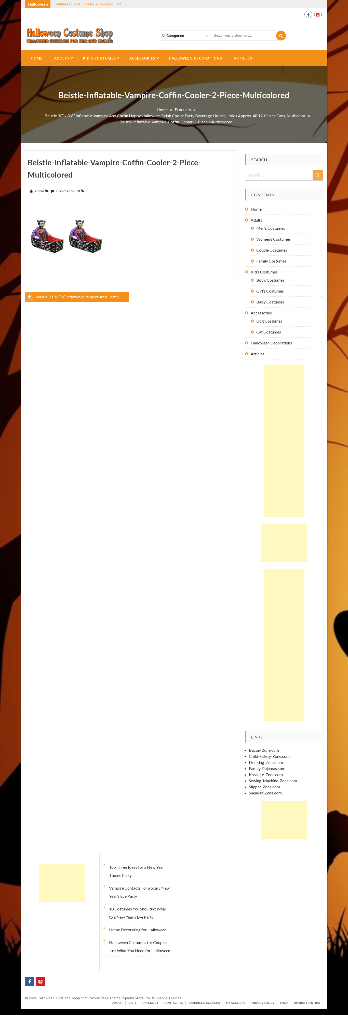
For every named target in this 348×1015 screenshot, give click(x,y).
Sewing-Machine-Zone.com (273, 780)
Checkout (150, 1002)
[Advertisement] (284, 441)
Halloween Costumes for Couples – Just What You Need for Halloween (139, 946)
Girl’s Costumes (270, 290)
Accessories (142, 58)
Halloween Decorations (195, 58)
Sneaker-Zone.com (265, 792)
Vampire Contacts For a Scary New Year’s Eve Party (139, 892)
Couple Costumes (271, 250)
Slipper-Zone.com (264, 786)
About (117, 1002)
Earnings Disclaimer (204, 1002)
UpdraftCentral (307, 1002)
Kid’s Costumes (99, 58)
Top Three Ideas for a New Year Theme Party (136, 871)
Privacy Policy (262, 1002)
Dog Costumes (269, 320)
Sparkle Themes (168, 998)
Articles (243, 58)
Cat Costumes (268, 331)
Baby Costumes (270, 301)
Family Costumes (271, 260)
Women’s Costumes (273, 239)
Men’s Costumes (270, 228)
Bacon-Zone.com (264, 750)
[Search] (281, 36)
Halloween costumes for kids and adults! (88, 4)
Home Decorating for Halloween (137, 929)
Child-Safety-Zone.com (269, 756)
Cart (133, 1002)
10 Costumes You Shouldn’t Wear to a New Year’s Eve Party (137, 912)
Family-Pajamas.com (267, 768)
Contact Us (173, 1002)
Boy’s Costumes (270, 280)
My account (236, 1002)
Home (37, 58)
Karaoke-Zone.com (266, 774)
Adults (62, 58)
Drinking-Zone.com (266, 762)
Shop (284, 1002)
